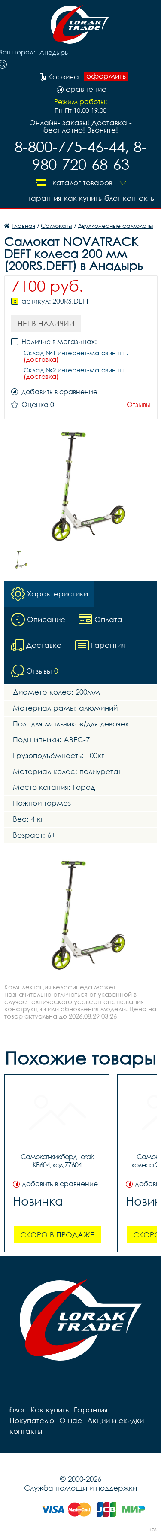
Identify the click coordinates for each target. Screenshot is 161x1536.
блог (112, 198)
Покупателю (31, 1420)
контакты (139, 198)
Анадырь (53, 52)
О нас (70, 1420)
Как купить (83, 198)
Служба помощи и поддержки (80, 1487)
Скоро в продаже (57, 1234)
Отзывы (139, 404)
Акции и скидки (115, 1420)
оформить (106, 76)
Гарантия (44, 198)
